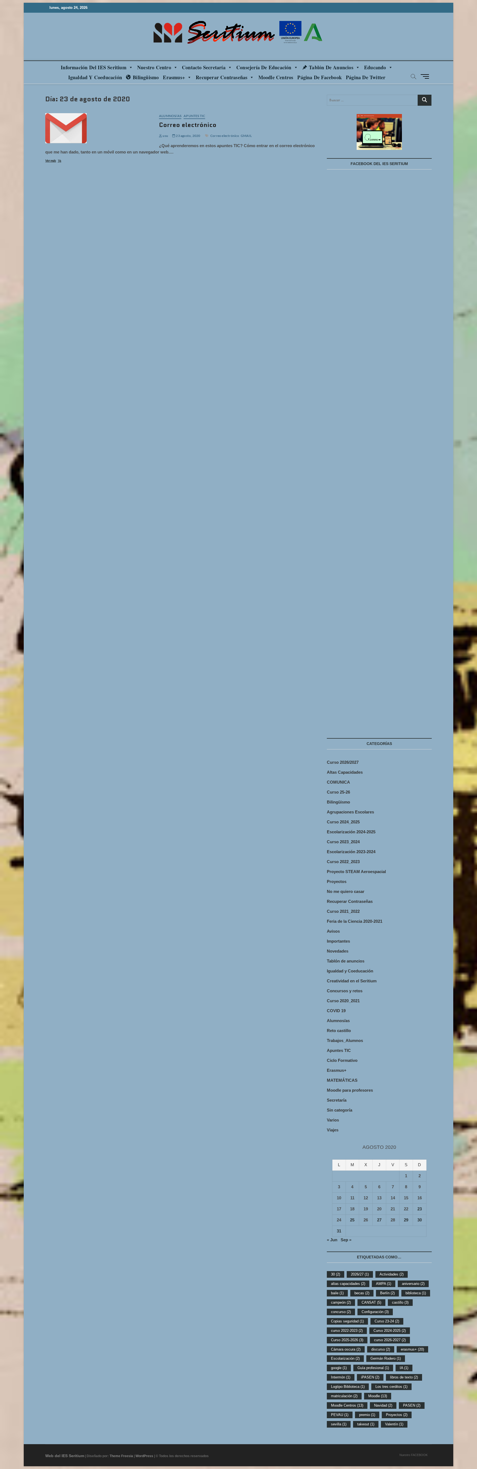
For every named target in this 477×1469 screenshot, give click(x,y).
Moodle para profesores (350, 1090)
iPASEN (370, 1377)
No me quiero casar (345, 891)
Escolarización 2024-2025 (351, 831)
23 (419, 1209)
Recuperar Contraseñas (221, 77)
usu (165, 136)
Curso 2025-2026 (347, 1340)
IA (404, 1368)
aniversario (413, 1284)
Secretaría (336, 1100)
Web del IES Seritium (64, 1456)
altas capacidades (348, 1284)
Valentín (394, 1424)
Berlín (387, 1293)
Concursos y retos (344, 990)
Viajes (332, 1130)
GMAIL (246, 136)
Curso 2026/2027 (343, 762)
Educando (375, 67)
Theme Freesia (121, 1456)
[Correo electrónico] (99, 128)
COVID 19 (336, 1010)
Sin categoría (339, 1110)
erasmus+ (412, 1349)
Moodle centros (275, 77)
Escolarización (345, 1358)
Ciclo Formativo (342, 1060)
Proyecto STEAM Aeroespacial (356, 871)
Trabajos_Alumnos (345, 1040)
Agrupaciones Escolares (350, 812)
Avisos (333, 931)
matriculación (344, 1396)
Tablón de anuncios (331, 67)
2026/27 (360, 1274)
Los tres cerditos (391, 1387)
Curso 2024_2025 (343, 822)
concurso (341, 1312)
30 (419, 1220)
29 (406, 1220)
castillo (400, 1302)
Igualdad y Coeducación (95, 77)
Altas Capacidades (345, 772)
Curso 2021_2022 (343, 911)
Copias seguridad (347, 1321)
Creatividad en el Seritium (352, 981)
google (339, 1368)
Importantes (338, 941)
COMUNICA (338, 782)
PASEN (411, 1405)
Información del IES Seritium (93, 67)
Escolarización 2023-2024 (351, 851)
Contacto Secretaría (204, 67)
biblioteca (416, 1293)
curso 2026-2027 (390, 1340)
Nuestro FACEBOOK (413, 1455)
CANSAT (371, 1302)
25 (352, 1220)
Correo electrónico (187, 125)
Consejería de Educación (264, 67)
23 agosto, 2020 (187, 136)
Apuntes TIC (194, 116)
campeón (341, 1302)
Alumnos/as (170, 116)
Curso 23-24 (387, 1321)
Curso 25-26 (338, 792)
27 (379, 1220)
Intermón (340, 1377)
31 (339, 1231)
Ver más (58, 161)
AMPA (383, 1284)
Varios (333, 1120)
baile (337, 1293)
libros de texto (404, 1377)
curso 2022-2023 (347, 1331)
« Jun (332, 1239)
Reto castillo (339, 1030)
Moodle (377, 1396)
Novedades (337, 951)
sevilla (338, 1424)
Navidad (383, 1405)
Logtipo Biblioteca (348, 1387)
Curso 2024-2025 (389, 1331)
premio (367, 1415)
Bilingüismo (146, 77)
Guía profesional (373, 1368)
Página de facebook (319, 77)
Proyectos (336, 881)
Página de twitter (365, 77)
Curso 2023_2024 (343, 841)
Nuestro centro (154, 67)
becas (361, 1293)
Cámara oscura (346, 1349)
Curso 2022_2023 (343, 861)
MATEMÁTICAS (342, 1080)
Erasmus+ (174, 77)
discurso (380, 1349)
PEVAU (339, 1415)
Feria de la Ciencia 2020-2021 (354, 921)
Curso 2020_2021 (343, 1000)
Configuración (375, 1312)
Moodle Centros (347, 1405)
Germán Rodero (385, 1358)
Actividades (392, 1274)
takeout (365, 1424)
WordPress (144, 1456)
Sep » (346, 1239)
